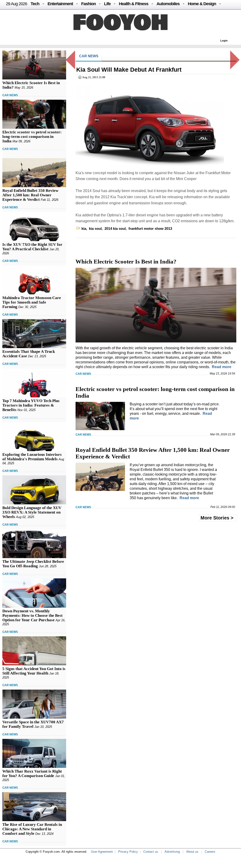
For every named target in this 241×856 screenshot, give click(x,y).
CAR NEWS (10, 95)
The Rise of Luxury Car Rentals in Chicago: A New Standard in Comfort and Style (32, 829)
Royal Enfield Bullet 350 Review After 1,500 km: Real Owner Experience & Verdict (30, 195)
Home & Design (202, 3)
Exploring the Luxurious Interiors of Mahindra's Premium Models (32, 456)
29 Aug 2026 (16, 3)
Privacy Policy (128, 851)
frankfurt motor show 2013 (150, 228)
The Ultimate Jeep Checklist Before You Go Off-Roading (33, 563)
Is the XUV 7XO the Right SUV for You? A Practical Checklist (32, 246)
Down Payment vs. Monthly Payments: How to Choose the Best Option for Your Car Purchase (32, 615)
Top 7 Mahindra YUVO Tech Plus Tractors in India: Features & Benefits (31, 405)
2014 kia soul (115, 228)
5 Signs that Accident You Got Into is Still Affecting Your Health (33, 671)
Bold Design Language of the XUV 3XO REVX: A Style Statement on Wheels (31, 512)
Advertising (172, 851)
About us (192, 851)
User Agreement (102, 851)
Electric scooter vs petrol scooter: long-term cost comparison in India (32, 136)
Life (107, 3)
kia (83, 228)
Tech (35, 3)
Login (224, 40)
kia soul (95, 228)
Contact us (150, 851)
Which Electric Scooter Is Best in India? (126, 261)
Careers (210, 851)
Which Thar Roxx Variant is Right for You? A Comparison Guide (32, 773)
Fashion (88, 3)
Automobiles (168, 3)
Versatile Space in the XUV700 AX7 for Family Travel (33, 724)
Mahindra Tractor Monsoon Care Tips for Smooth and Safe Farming (31, 302)
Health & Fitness (133, 3)
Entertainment (60, 3)
